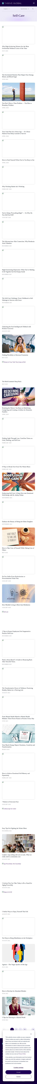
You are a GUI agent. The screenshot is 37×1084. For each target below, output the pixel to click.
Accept (18, 1072)
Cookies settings (18, 1067)
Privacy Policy (22, 1054)
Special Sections (24, 8)
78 (24, 1029)
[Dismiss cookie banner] (31, 1034)
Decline (19, 1076)
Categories (6, 8)
